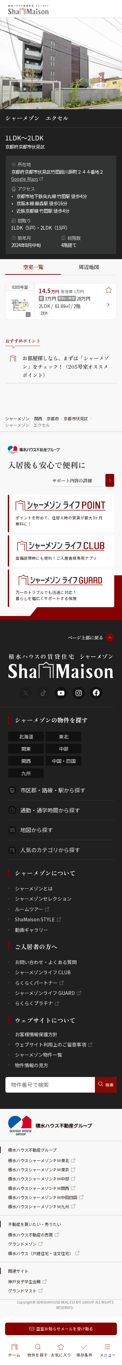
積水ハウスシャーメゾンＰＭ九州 (38, 1206)
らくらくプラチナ (34, 1003)
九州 (26, 773)
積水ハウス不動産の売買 (30, 1234)
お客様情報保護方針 (36, 1034)
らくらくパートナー (36, 982)
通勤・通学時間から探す (50, 810)
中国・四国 (64, 760)
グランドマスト (22, 1290)
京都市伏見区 (76, 418)
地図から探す (36, 830)
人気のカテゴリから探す (50, 850)
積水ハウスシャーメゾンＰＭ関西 (38, 1188)
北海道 (26, 736)
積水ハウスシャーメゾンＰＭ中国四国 (42, 1197)
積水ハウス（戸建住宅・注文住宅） (40, 1253)
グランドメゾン (22, 1244)
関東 (26, 748)
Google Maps (24, 178)
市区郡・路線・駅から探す (52, 790)
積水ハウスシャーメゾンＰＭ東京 (38, 1169)
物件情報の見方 (31, 1065)
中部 (63, 748)
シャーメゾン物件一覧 (38, 1054)
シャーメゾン (17, 418)
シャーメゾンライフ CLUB (43, 972)
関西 (38, 418)
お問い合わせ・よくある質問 (46, 962)
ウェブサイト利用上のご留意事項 (50, 1044)
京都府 (53, 418)
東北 (63, 736)
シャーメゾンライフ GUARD (45, 992)
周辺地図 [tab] (89, 266)
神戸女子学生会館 (24, 1281)
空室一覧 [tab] (33, 266)
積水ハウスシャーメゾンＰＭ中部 (38, 1178)
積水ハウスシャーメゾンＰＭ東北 (38, 1160)
